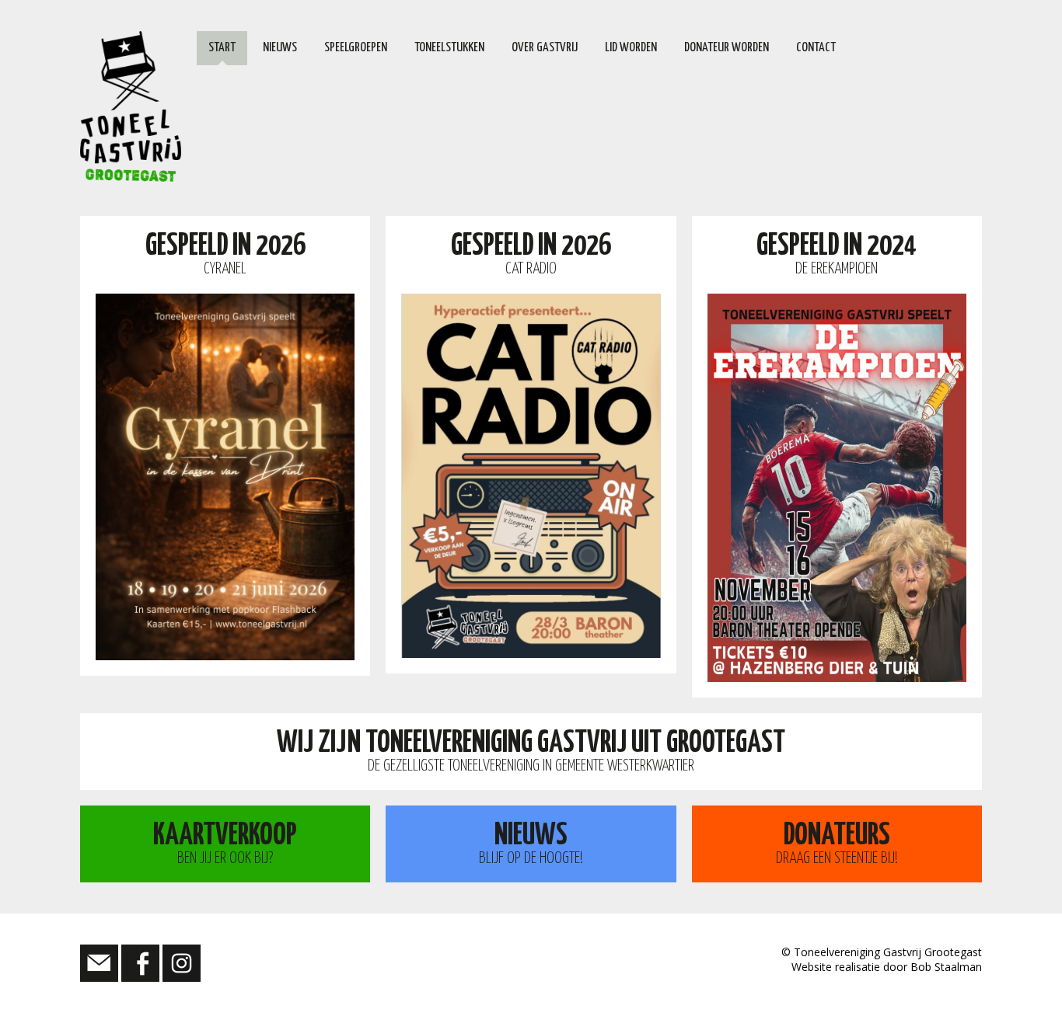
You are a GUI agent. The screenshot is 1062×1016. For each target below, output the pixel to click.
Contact (816, 47)
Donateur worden (726, 47)
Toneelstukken (449, 47)
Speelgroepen (355, 47)
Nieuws (280, 47)
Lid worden (631, 47)
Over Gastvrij (545, 47)
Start (222, 47)
